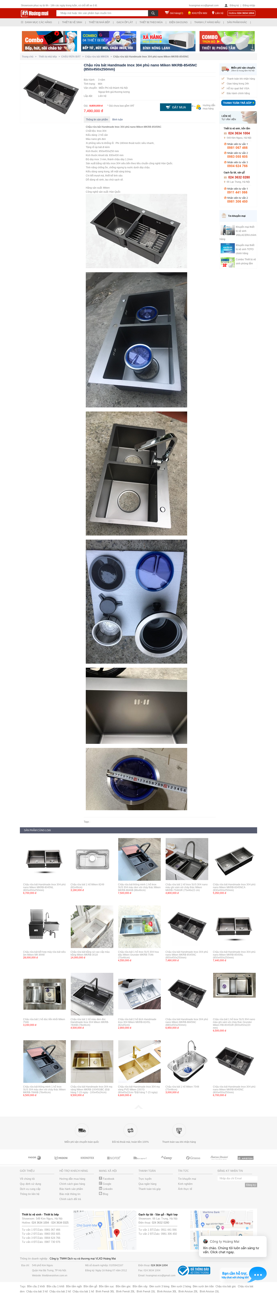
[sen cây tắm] (61, 1161)
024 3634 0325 (60, 1222)
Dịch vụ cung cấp (30, 1188)
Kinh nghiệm (185, 1183)
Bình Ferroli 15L (146, 1291)
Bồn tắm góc (123, 1286)
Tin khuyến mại (187, 1178)
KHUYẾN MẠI (199, 13)
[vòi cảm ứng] (88, 1161)
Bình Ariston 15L (209, 1291)
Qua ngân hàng (147, 1183)
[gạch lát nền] (167, 1161)
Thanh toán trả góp (149, 1188)
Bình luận (117, 119)
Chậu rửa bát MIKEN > (99, 56)
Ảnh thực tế (185, 1188)
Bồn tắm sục (106, 1286)
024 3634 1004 (40, 1222)
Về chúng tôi (27, 1178)
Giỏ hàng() (176, 13)
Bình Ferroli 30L (105, 1291)
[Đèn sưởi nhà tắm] (246, 1161)
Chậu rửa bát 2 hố (60, 1291)
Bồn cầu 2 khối (36, 1286)
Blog (105, 1194)
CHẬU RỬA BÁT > (73, 56)
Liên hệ (219, 13)
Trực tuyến (144, 1178)
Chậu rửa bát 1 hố (83, 1291)
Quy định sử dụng (30, 1183)
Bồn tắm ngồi (74, 1286)
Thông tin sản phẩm (97, 119)
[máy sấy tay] (140, 1161)
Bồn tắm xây (140, 1286)
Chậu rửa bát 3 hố (37, 1291)
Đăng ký (234, 5)
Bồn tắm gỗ (90, 1286)
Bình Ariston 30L (167, 1291)
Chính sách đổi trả (70, 1199)
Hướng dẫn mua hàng (72, 1178)
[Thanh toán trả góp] (238, 106)
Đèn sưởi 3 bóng (159, 1286)
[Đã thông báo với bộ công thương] (194, 1274)
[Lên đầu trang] (138, 1108)
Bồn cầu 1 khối (55, 1286)
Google (106, 1183)
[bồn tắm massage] (114, 1161)
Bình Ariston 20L (188, 1291)
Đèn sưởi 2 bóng (181, 1286)
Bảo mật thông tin (69, 1194)
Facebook (108, 1178)
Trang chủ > (30, 56)
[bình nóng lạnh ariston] (219, 1161)
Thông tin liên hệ (29, 1194)
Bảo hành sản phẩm (71, 1188)
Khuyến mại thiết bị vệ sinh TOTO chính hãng (245, 249)
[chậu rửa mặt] (35, 1161)
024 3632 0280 (160, 1222)
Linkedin (107, 1188)
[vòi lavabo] (193, 1161)
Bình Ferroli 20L (125, 1291)
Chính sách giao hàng (72, 1183)
